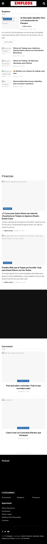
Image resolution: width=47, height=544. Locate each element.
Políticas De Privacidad (11, 517)
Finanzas (7, 209)
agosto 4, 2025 (19, 66)
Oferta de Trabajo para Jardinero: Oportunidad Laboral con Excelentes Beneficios (28, 50)
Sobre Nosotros (8, 508)
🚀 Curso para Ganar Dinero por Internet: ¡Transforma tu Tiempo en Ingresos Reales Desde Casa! (20, 216)
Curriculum (23, 381)
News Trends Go (27, 536)
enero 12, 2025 (20, 282)
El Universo (26, 538)
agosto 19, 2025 (26, 29)
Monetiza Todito (38, 536)
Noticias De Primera (8, 538)
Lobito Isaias (26, 26)
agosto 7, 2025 (19, 56)
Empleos (7, 19)
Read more (8, 42)
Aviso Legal (6, 514)
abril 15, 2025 (19, 230)
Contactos (6, 511)
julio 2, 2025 (18, 86)
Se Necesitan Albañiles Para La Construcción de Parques (32, 20)
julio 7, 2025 (18, 76)
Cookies (5, 520)
